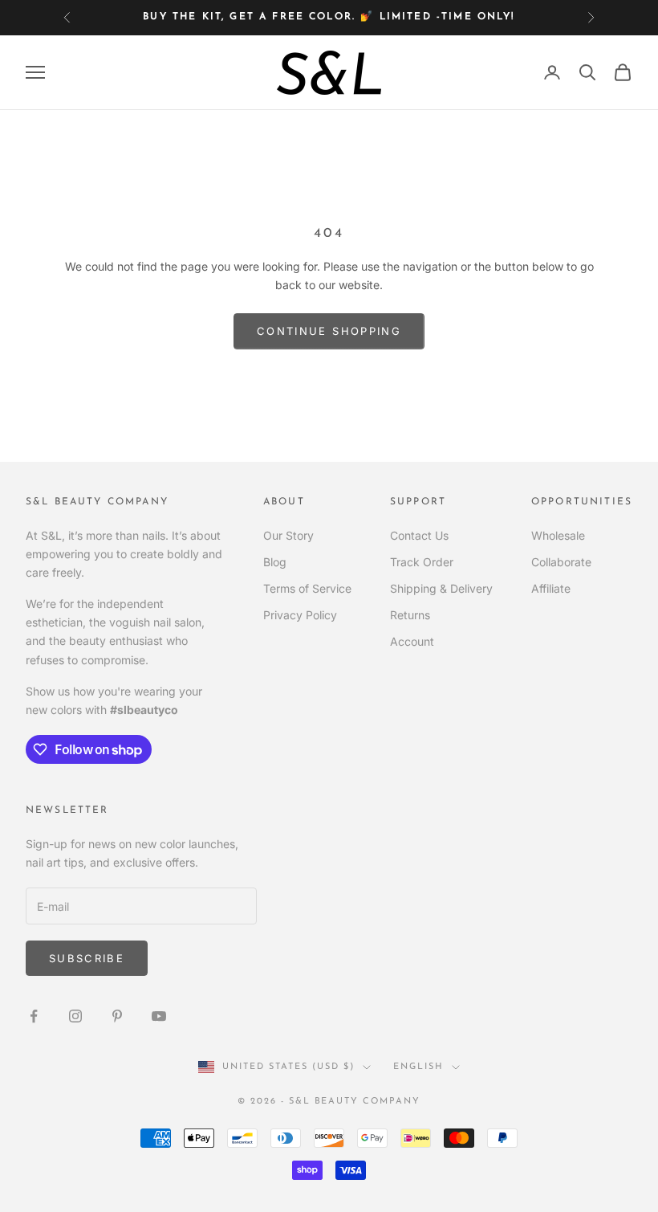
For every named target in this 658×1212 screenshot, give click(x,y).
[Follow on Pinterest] (117, 1016)
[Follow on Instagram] (75, 1016)
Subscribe (86, 958)
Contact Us (419, 535)
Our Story (288, 535)
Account (412, 641)
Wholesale (558, 535)
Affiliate (551, 588)
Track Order (421, 562)
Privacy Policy (300, 615)
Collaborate (561, 562)
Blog (274, 562)
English (418, 1067)
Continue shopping (329, 330)
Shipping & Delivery (441, 588)
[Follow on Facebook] (34, 1016)
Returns (410, 615)
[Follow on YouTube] (159, 1016)
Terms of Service (307, 588)
